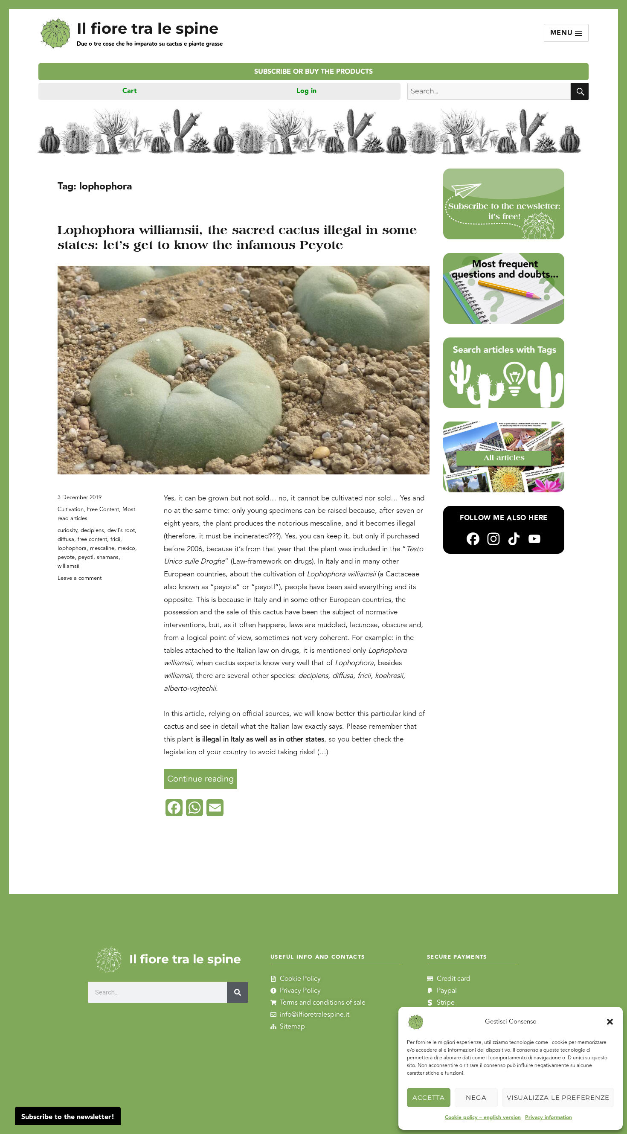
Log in (306, 91)
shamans (108, 557)
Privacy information (548, 1118)
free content (92, 539)
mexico (126, 548)
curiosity (67, 530)
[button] (610, 1022)
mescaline (102, 548)
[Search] (238, 992)
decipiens (92, 530)
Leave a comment (80, 578)
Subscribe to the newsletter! (67, 1117)
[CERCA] (580, 91)
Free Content (103, 509)
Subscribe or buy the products (313, 72)
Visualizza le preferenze (558, 1097)
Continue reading (202, 777)
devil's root (121, 530)
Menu (562, 33)
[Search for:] (489, 91)
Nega (476, 1097)
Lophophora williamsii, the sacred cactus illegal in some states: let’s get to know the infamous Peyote (237, 237)
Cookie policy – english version (483, 1118)
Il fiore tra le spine (147, 28)
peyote (66, 557)
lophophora (72, 548)
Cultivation (71, 509)
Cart (129, 91)
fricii (115, 539)
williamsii (68, 566)
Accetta (428, 1097)
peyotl (85, 557)
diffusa (66, 539)
